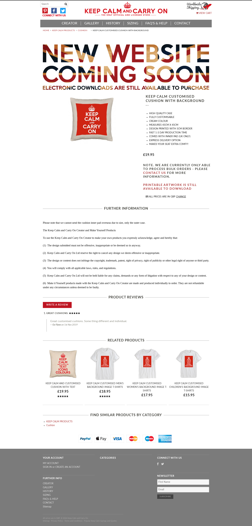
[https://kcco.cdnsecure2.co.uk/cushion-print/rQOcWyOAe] (92, 119)
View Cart (205, 13)
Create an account (67, 467)
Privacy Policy (57, 521)
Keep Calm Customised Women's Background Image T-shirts (147, 387)
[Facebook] (158, 464)
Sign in (47, 467)
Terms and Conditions (73, 521)
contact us (154, 173)
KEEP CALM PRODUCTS (63, 30)
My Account (51, 463)
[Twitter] (162, 464)
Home (46, 30)
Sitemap (47, 507)
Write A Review (57, 305)
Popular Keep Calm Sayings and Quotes (100, 521)
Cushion (82, 30)
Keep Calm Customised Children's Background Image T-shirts (189, 387)
